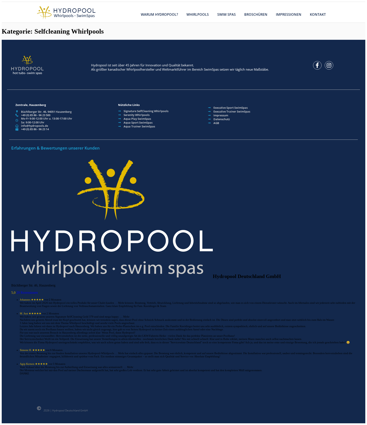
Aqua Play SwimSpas (137, 119)
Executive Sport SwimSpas (230, 108)
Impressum (220, 115)
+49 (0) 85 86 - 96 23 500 (35, 115)
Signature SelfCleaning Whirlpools (146, 111)
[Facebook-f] (317, 65)
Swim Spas (226, 14)
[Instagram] (329, 65)
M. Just (24, 313)
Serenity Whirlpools (137, 115)
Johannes (25, 299)
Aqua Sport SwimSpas (138, 122)
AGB (216, 123)
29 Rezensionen (27, 292)
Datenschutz (221, 119)
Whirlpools (197, 14)
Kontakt (318, 14)
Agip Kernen (27, 363)
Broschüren (255, 14)
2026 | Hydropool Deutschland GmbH (66, 410)
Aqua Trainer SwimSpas (139, 126)
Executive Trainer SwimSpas (231, 111)
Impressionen (288, 14)
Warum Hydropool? (159, 14)
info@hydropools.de (34, 126)
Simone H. (26, 350)
